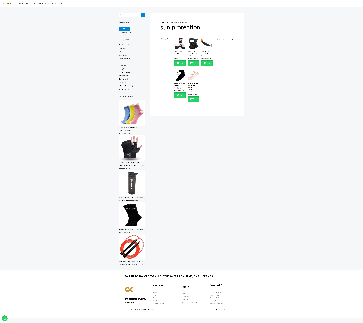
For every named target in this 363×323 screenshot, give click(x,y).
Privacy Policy (214, 301)
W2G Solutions (150, 309)
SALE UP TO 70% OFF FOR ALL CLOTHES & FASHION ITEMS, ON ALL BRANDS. (169, 276)
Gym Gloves (123, 55)
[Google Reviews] (229, 309)
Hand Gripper (123, 58)
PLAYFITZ (55, 3)
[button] (34, 3)
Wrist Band (123, 89)
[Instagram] (220, 309)
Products (29, 3)
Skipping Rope (123, 75)
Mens (121, 65)
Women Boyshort (125, 86)
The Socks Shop (158, 303)
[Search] (143, 15)
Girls (120, 52)
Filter (124, 29)
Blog (62, 3)
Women (121, 82)
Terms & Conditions (216, 303)
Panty (121, 69)
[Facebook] (216, 309)
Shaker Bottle (123, 72)
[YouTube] (224, 309)
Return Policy (214, 295)
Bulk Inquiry (180, 63)
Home (21, 3)
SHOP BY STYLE (42, 3)
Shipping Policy (215, 298)
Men (120, 62)
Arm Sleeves (123, 45)
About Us (185, 299)
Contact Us (185, 296)
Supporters (122, 79)
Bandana (122, 48)
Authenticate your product (190, 302)
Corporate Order (215, 292)
